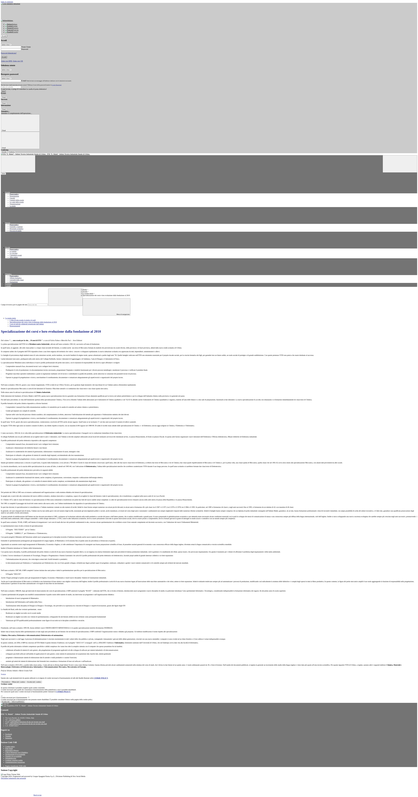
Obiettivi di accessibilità (13, 756)
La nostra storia (88, 293)
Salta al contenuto (7, 2)
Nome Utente (26, 47)
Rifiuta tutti (18, 682)
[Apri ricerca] (400, 164)
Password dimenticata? (9, 53)
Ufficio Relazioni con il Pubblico (16, 752)
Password (24, 49)
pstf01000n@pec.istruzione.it (28, 724)
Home (85, 289)
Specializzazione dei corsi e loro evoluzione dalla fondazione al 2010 (33, 322)
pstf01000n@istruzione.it (27, 722)
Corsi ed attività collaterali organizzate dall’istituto (27, 324)
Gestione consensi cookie (14, 760)
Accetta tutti (34, 682)
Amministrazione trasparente (15, 762)
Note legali (9, 748)
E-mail (23, 81)
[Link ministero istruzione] (10, 4)
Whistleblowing (10, 758)
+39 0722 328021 (14, 720)
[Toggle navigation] (18, 164)
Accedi (4, 36)
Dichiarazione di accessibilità (15, 754)
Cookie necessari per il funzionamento (14, 697)
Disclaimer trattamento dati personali (13, 778)
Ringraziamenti (15, 326)
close (3, 173)
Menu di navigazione (123, 314)
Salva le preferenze (18, 702)
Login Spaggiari (57, 85)
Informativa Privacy (12, 750)
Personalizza (6, 682)
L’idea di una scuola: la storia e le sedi (23, 320)
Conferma (12, 152)
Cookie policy (10, 747)
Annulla (4, 152)
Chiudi (4, 97)
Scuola (85, 291)
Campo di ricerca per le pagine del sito (14, 305)
